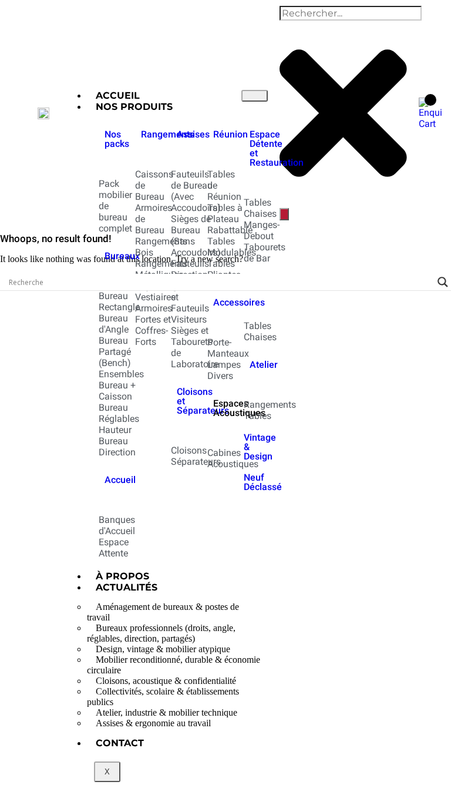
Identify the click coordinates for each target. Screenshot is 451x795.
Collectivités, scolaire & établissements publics (163, 696)
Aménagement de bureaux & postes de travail (163, 612)
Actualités (126, 587)
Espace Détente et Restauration (277, 148)
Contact (120, 743)
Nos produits (134, 106)
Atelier (264, 364)
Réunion (230, 134)
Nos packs (117, 139)
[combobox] (351, 13)
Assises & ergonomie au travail (153, 723)
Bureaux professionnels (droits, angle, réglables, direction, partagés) (161, 633)
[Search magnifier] (443, 282)
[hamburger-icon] (254, 96)
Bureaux (122, 255)
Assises (193, 134)
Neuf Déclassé (263, 482)
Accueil (120, 479)
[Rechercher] (284, 214)
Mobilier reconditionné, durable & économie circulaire (173, 665)
